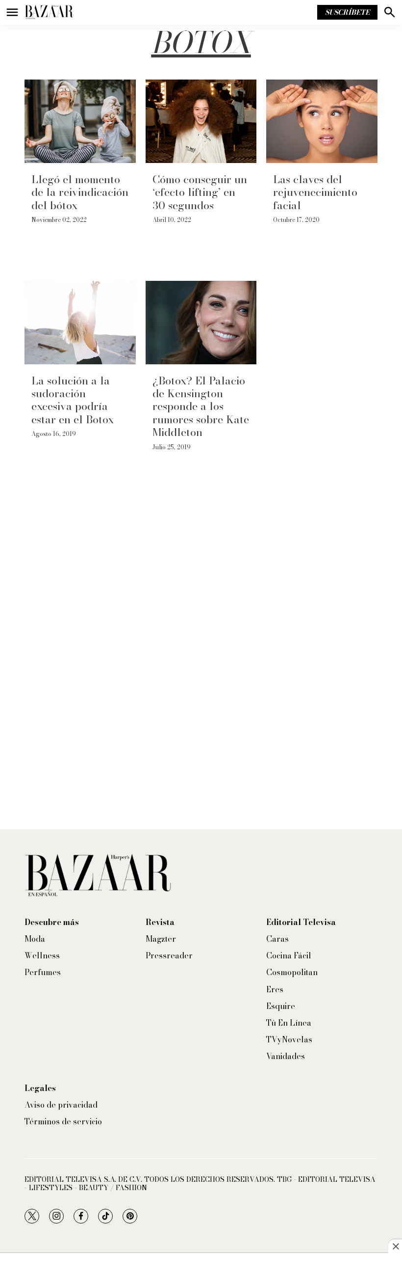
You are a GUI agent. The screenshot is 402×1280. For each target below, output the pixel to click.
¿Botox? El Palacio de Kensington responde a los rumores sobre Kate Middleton (200, 406)
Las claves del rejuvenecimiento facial (315, 192)
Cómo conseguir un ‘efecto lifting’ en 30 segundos (199, 192)
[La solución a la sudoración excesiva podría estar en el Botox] (80, 322)
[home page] (49, 12)
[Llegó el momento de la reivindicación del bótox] (80, 121)
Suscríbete (347, 12)
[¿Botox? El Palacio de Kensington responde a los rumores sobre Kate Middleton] (201, 322)
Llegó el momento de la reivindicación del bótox (79, 192)
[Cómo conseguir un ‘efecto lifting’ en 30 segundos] (201, 121)
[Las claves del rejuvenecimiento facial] (321, 121)
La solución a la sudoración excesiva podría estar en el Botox (72, 400)
